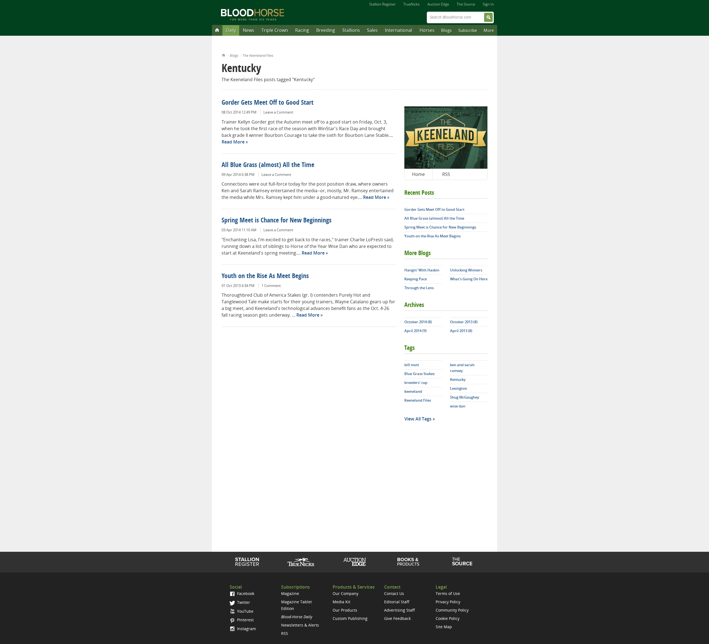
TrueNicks (411, 4)
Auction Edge (438, 4)
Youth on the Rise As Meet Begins (265, 276)
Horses (427, 30)
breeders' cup (415, 382)
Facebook (245, 593)
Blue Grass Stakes (419, 373)
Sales (372, 30)
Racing (302, 30)
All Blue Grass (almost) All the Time (268, 165)
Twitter (243, 602)
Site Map (444, 626)
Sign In (488, 4)
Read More (233, 142)
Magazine (290, 593)
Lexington (458, 388)
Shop (408, 562)
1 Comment (271, 285)
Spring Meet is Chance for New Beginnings (277, 220)
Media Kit (341, 601)
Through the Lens (419, 287)
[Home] (217, 30)
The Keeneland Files (258, 55)
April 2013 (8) (461, 330)
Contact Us (394, 593)
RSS (446, 174)
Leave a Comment (278, 112)
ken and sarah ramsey (462, 367)
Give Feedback (397, 618)
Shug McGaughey (464, 397)
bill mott (411, 364)
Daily (231, 30)
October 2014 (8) (418, 321)
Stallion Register (382, 4)
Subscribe (467, 30)
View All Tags (417, 419)
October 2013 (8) (463, 321)
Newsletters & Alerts (300, 625)
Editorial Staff (396, 601)
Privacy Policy (448, 601)
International (398, 30)
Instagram (246, 628)
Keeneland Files (417, 400)
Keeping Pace (415, 278)
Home (224, 55)
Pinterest (245, 619)
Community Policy (452, 610)
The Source (466, 4)
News (248, 30)
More (489, 30)
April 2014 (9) (415, 330)
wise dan (457, 406)
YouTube (244, 611)
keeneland (413, 391)
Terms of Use (448, 593)
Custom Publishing (350, 618)
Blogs (446, 30)
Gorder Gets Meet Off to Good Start (268, 103)
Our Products (345, 610)
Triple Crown (274, 30)
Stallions (351, 30)
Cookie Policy (447, 618)
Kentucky (458, 379)
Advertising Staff (399, 610)
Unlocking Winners (466, 270)
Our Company (345, 593)
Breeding (325, 30)
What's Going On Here (468, 278)
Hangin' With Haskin (421, 270)
